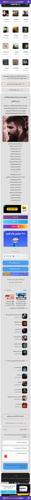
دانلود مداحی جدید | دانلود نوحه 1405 (14, 423)
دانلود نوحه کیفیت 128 (14, 269)
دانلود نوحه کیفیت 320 (14, 263)
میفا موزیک (8, 111)
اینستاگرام (14, 226)
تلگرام (14, 222)
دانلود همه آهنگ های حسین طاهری (15, 416)
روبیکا (14, 217)
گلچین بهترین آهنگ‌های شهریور (14, 84)
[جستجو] (4, 4)
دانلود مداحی (24, 106)
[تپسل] (1, 5)
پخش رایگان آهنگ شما (14, 90)
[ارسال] (5, 456)
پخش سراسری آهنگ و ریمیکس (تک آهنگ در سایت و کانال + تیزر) (16, 479)
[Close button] (30, 483)
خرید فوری (8, 492)
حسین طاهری (7, 106)
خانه (16, 476)
